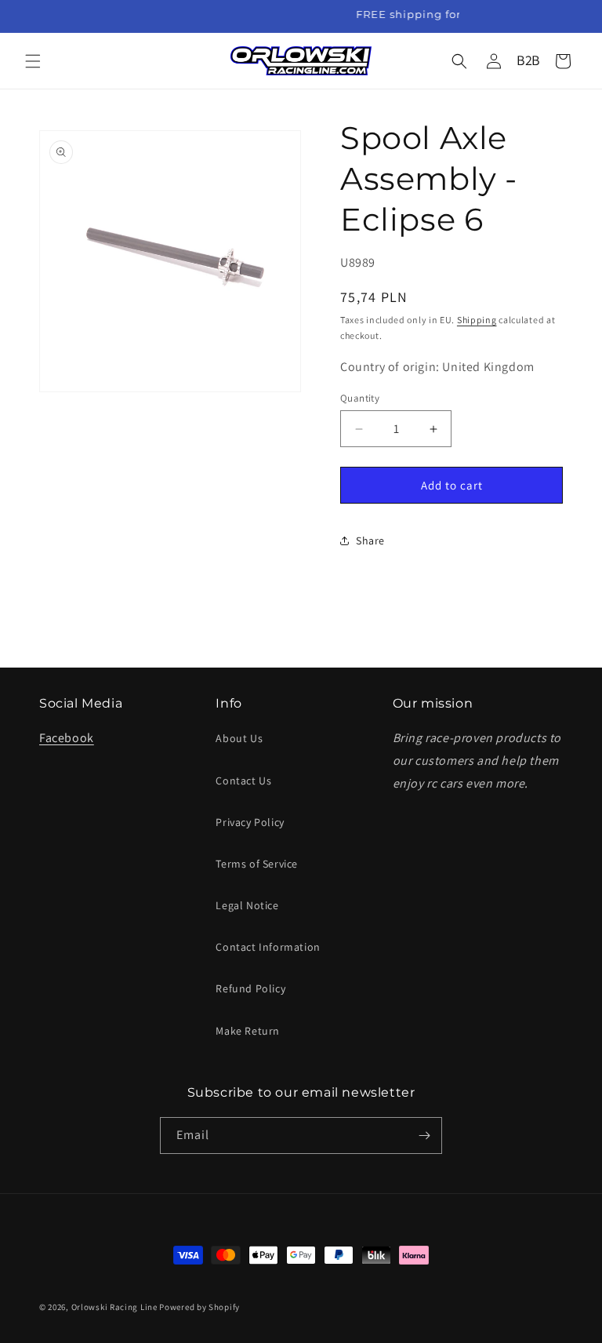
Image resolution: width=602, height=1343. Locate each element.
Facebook (66, 738)
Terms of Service (257, 864)
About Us (239, 738)
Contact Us (243, 780)
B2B (528, 60)
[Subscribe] (424, 1135)
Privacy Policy (250, 822)
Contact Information (268, 947)
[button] (33, 61)
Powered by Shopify (199, 1306)
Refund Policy (250, 988)
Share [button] (370, 540)
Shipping (477, 320)
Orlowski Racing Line (114, 1306)
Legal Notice (247, 905)
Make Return (248, 1031)
